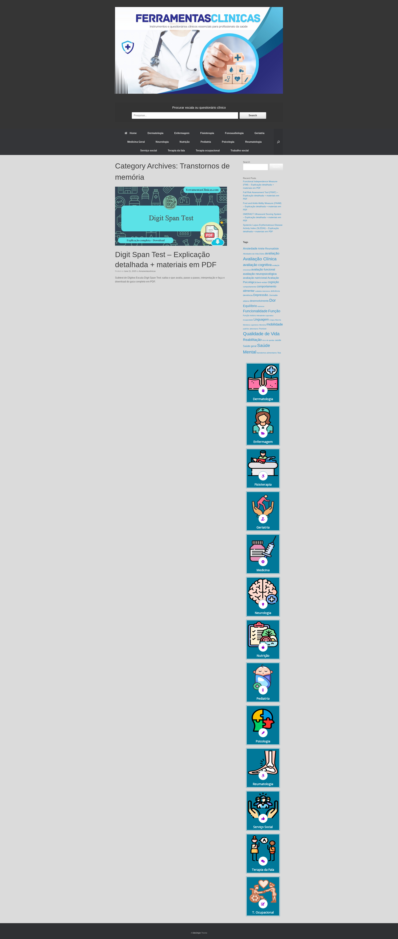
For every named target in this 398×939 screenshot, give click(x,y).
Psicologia (228, 142)
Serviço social (148, 150)
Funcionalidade (255, 311)
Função (274, 311)
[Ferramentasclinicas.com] (199, 50)
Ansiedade (250, 248)
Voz (279, 353)
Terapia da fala (176, 150)
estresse (261, 306)
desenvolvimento (259, 300)
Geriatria (259, 133)
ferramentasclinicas (147, 271)
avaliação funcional (263, 269)
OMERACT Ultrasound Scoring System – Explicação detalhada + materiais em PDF (262, 217)
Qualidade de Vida (261, 333)
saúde (278, 340)
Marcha (278, 320)
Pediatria (206, 142)
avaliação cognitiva (257, 265)
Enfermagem (181, 133)
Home (133, 133)
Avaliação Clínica (260, 258)
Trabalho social (240, 150)
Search (253, 115)
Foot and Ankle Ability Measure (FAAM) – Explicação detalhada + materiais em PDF (262, 206)
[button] (278, 142)
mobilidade (274, 324)
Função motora (249, 315)
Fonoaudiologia (234, 133)
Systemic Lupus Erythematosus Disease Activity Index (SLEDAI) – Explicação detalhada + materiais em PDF (262, 228)
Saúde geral (250, 346)
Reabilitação (252, 340)
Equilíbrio (250, 306)
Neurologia (162, 142)
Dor (272, 300)
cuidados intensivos (262, 291)
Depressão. (261, 295)
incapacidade (248, 320)
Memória (262, 325)
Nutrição (185, 142)
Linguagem (261, 319)
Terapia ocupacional (208, 150)
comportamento (249, 287)
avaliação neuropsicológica (260, 273)
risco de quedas (268, 340)
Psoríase (262, 329)
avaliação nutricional (255, 277)
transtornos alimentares (267, 353)
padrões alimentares (250, 329)
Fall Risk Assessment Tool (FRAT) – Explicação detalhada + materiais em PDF (261, 195)
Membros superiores (251, 325)
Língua (272, 320)
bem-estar (262, 282)
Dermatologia (155, 133)
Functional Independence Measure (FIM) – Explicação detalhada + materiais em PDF (260, 184)
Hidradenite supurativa (264, 315)
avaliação (272, 253)
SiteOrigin (196, 933)
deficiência (275, 291)
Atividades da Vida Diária (253, 254)
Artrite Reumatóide (268, 248)
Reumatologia (253, 142)
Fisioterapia (207, 133)
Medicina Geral (136, 142)
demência (248, 295)
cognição (273, 282)
